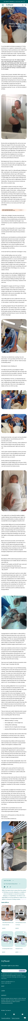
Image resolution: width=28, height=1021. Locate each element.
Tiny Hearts (8, 1010)
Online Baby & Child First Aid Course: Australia (7, 923)
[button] (2, 5)
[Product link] (7, 917)
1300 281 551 (8, 983)
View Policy (4, 978)
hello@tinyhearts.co (10, 981)
